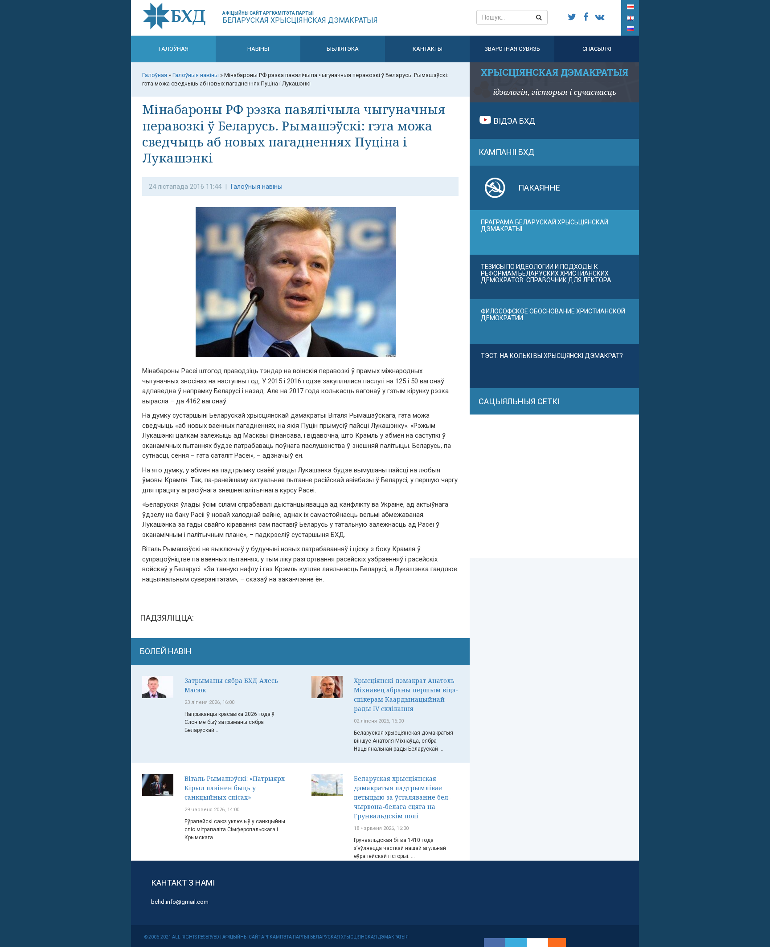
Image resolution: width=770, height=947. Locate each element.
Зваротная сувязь (512, 48)
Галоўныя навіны (256, 187)
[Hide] (561, 942)
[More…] (552, 942)
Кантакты (427, 48)
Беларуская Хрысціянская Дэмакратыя (300, 17)
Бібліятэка (343, 48)
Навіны (258, 48)
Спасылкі (596, 48)
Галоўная (173, 48)
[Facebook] (494, 942)
